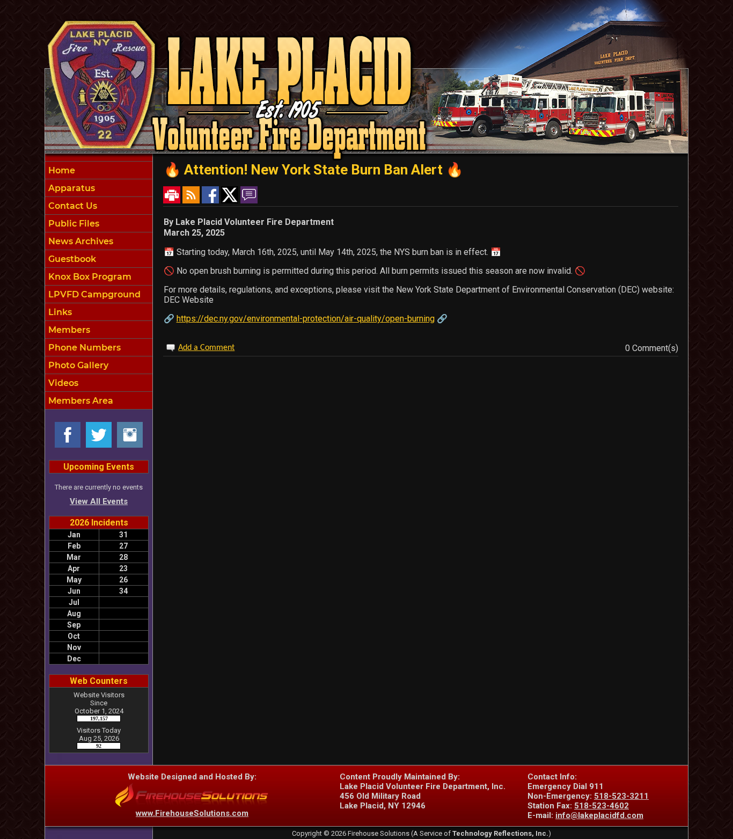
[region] (98, 285)
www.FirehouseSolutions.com (192, 813)
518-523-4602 (601, 806)
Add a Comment (206, 348)
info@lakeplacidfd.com (599, 815)
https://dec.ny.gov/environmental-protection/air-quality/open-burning (306, 318)
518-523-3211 (621, 796)
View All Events (99, 501)
